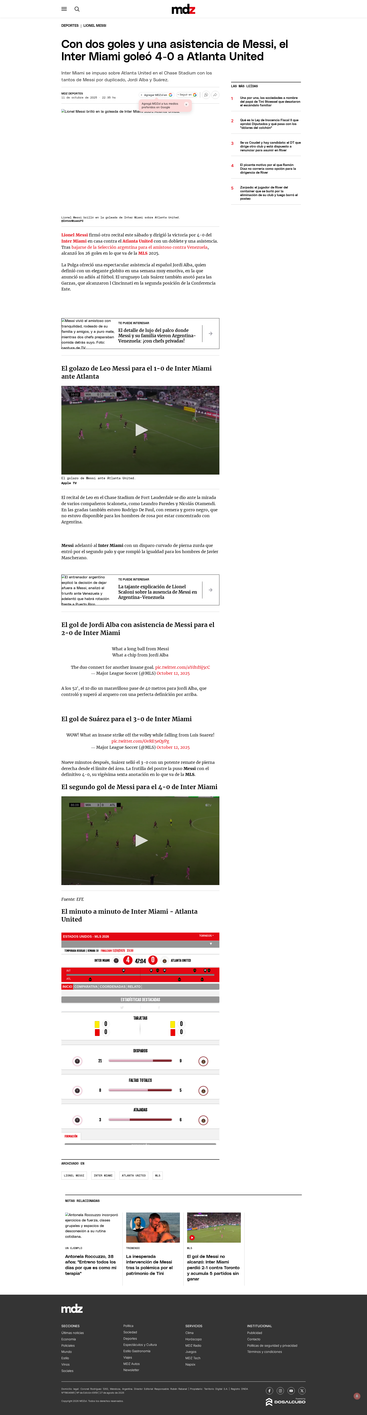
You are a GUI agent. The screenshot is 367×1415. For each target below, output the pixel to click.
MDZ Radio (193, 1346)
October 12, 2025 (173, 673)
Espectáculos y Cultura (140, 1345)
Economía (68, 1339)
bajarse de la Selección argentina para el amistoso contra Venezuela (139, 247)
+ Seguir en (185, 94)
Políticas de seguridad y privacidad (272, 1346)
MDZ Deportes (72, 93)
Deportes (70, 25)
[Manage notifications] (357, 1396)
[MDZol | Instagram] (280, 1390)
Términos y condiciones (264, 1352)
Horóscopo (193, 1339)
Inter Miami (74, 241)
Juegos (190, 1352)
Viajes (127, 1357)
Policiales (68, 1346)
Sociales (67, 1371)
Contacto (253, 1339)
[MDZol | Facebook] (269, 1390)
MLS (143, 253)
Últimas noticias (72, 1333)
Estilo (65, 1358)
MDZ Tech (192, 1358)
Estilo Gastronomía (136, 1351)
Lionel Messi (74, 234)
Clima (189, 1333)
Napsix (190, 1364)
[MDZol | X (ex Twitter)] (302, 1390)
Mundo (66, 1352)
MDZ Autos (131, 1364)
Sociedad (130, 1332)
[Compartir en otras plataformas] (215, 95)
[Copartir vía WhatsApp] (206, 95)
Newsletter (131, 1370)
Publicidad (254, 1333)
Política (128, 1326)
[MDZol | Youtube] (291, 1390)
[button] (64, 9)
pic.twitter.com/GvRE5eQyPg (140, 741)
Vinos (65, 1364)
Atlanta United (138, 241)
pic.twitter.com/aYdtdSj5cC (182, 667)
